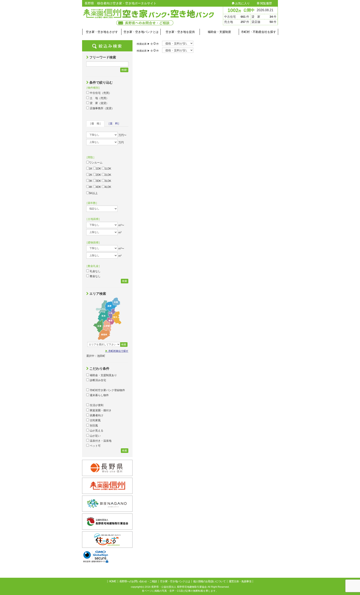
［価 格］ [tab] (95, 123)
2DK (98, 174)
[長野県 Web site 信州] (107, 473)
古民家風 (95, 420)
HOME (112, 581)
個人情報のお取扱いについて (209, 581)
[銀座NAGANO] (107, 509)
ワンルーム (95, 162)
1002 (234, 10)
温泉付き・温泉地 (100, 440)
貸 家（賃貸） (99, 103)
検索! (124, 69)
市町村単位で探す (116, 351)
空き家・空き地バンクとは (141, 31)
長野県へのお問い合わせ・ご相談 (138, 581)
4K (90, 186)
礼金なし (95, 271)
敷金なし (95, 276)
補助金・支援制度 (219, 31)
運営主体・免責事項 (240, 581)
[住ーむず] (107, 545)
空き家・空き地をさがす (102, 31)
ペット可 (95, 445)
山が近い (95, 435)
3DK (98, 180)
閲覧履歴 (265, 3)
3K (90, 180)
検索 (124, 281)
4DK (98, 186)
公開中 (249, 10)
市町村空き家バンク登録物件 (107, 390)
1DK (98, 168)
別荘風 (93, 425)
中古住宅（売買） (100, 92)
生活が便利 (96, 405)
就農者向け (96, 415)
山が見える (96, 430)
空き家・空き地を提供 (180, 31)
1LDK (108, 168)
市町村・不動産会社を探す (258, 31)
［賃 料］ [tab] (114, 123)
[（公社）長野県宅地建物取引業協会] (107, 527)
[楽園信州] (107, 491)
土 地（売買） (99, 98)
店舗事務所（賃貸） (101, 108)
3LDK (108, 180)
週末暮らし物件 (99, 395)
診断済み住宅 (97, 380)
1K (90, 168)
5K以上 (93, 193)
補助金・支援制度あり (103, 375)
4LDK (108, 186)
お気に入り (242, 3)
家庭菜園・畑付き (100, 410)
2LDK (108, 174)
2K (90, 174)
